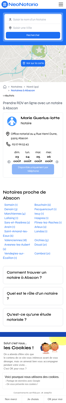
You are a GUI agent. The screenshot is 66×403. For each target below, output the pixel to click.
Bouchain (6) (42, 204)
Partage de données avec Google (23, 381)
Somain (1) (11, 204)
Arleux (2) (40, 227)
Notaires (16, 86)
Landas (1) (40, 231)
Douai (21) (40, 244)
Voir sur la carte (35, 63)
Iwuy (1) (39, 213)
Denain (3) (10, 209)
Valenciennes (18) (15, 240)
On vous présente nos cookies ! (22, 384)
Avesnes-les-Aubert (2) (16, 247)
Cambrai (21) (42, 253)
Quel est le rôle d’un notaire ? (32, 296)
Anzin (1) (9, 227)
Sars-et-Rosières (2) (17, 222)
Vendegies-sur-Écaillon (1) (13, 256)
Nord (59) (33, 86)
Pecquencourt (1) (45, 209)
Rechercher (33, 35)
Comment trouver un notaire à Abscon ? (26, 275)
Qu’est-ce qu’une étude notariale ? (29, 317)
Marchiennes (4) (14, 213)
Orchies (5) (41, 240)
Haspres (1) (41, 218)
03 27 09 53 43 (20, 144)
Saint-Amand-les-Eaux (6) (15, 233)
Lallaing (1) (11, 218)
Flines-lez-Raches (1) (48, 222)
